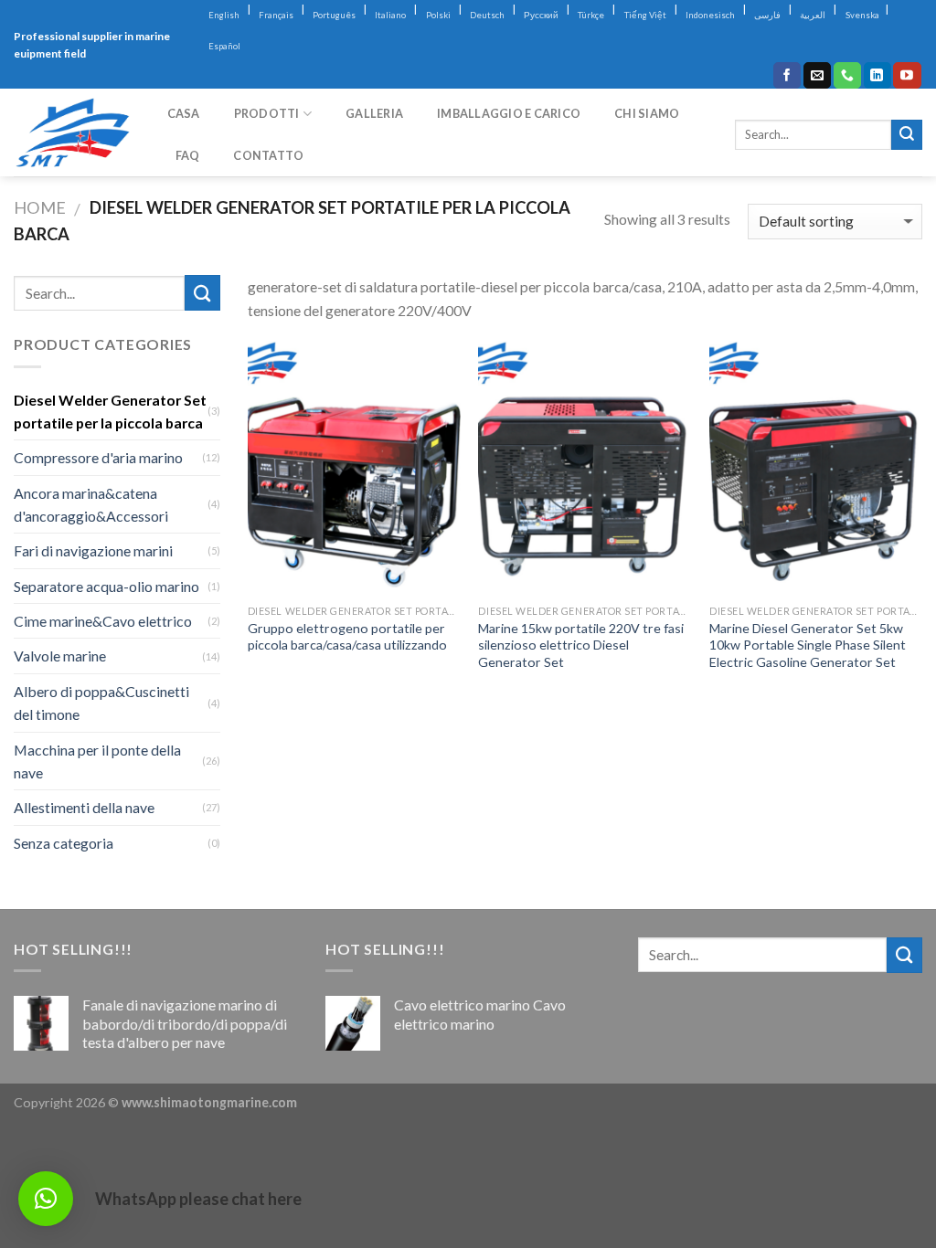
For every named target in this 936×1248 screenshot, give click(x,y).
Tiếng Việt (645, 15)
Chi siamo (646, 113)
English (223, 15)
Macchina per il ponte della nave (97, 761)
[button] (45, 1198)
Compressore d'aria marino (98, 457)
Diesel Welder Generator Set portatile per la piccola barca (110, 411)
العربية (812, 15)
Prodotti (267, 113)
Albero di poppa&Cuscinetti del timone (101, 702)
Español (224, 46)
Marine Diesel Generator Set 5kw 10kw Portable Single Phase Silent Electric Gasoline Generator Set (807, 645)
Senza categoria (63, 842)
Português (334, 15)
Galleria (374, 113)
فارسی (767, 15)
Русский (541, 15)
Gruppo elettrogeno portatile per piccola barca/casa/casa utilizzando (347, 636)
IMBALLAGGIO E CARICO (508, 113)
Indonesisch (710, 15)
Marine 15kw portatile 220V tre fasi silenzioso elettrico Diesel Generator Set (581, 645)
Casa (183, 113)
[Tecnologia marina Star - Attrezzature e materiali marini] (72, 133)
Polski (438, 15)
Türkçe (591, 15)
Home (40, 207)
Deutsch (487, 15)
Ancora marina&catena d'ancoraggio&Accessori (91, 504)
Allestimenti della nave (84, 807)
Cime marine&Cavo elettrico (103, 620)
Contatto (268, 155)
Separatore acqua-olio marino (106, 586)
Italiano (390, 15)
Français (276, 15)
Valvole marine (60, 655)
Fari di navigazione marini (93, 550)
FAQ (188, 155)
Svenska (862, 15)
